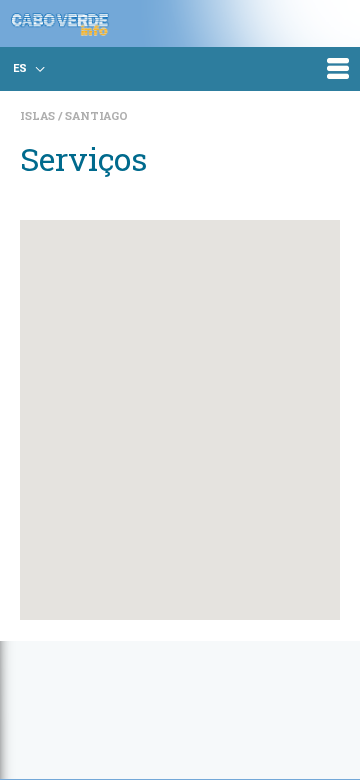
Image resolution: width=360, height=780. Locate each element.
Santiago (96, 115)
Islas (39, 115)
